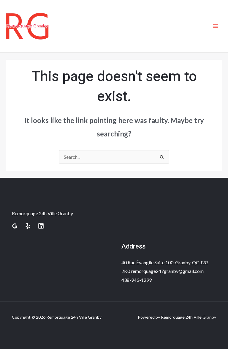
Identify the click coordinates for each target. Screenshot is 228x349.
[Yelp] (28, 226)
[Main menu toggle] (215, 26)
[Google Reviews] (15, 226)
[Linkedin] (41, 226)
